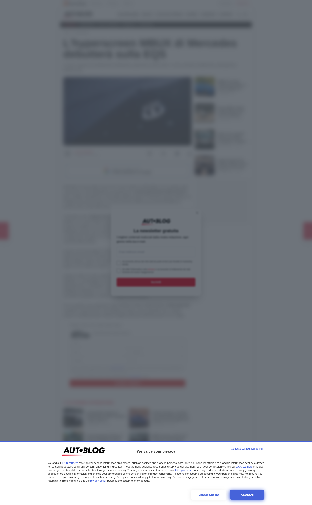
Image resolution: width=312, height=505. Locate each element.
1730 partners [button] (70, 462)
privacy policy (98, 480)
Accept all (247, 494)
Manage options (208, 494)
